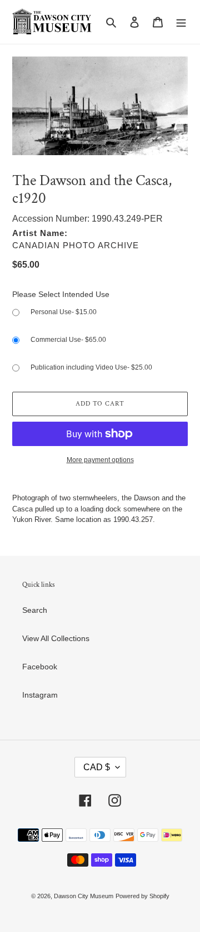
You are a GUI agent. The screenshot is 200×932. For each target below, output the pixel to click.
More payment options (100, 460)
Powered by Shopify (142, 896)
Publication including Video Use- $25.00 (91, 367)
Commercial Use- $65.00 (68, 340)
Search (34, 610)
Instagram (40, 694)
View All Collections (55, 638)
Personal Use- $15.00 (64, 312)
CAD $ (96, 767)
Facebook (39, 666)
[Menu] (181, 22)
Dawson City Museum (83, 896)
